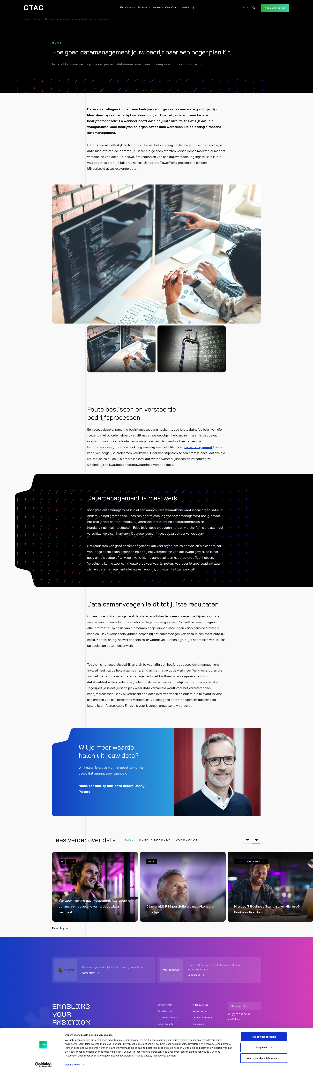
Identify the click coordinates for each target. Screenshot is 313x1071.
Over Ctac (171, 7)
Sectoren (142, 7)
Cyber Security (165, 1023)
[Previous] (247, 839)
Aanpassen (261, 1047)
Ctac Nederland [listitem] (240, 1006)
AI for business (200, 1004)
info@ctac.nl (234, 1019)
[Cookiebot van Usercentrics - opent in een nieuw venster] (43, 1064)
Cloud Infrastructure (168, 1017)
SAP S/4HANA (164, 1004)
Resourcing (198, 1023)
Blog (129, 839)
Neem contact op (275, 7)
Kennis (157, 7)
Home (27, 18)
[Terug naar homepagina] (33, 7)
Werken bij (188, 7)
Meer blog (58, 928)
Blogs (37, 18)
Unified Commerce (202, 1017)
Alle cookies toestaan (264, 1036)
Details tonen (72, 1064)
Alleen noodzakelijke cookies (263, 1058)
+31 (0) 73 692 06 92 (239, 1014)
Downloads (187, 839)
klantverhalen (155, 839)
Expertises (126, 7)
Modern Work (199, 1011)
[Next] (256, 839)
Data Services (164, 1011)
